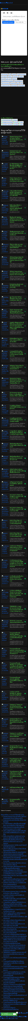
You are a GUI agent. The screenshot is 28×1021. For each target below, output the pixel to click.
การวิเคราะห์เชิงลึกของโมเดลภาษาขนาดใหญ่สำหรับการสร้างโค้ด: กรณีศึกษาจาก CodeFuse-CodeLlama (14, 948)
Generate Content (8, 22)
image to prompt (7, 122)
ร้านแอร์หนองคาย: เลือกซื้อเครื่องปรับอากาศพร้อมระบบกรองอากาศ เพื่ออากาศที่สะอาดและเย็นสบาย (15, 1004)
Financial (13, 83)
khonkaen (14, 85)
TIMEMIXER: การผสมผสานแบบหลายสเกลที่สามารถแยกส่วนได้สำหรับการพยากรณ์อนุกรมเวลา (14, 954)
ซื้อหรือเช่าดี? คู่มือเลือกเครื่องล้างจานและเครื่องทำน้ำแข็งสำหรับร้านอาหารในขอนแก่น (14, 841)
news (21, 122)
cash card (8, 79)
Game (14, 74)
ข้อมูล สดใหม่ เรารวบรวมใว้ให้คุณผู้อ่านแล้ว (12, 814)
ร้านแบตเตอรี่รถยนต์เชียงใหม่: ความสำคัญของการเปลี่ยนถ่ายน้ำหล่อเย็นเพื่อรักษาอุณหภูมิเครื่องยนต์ (14, 973)
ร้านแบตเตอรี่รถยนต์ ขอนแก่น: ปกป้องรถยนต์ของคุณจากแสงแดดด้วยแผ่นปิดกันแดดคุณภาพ (15, 968)
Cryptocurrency (21, 74)
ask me (3, 2)
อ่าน (14, 1014)
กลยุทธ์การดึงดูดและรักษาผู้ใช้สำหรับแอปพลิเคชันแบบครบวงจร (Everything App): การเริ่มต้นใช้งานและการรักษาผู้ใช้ (15, 871)
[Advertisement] (14, 41)
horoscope (4, 74)
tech (18, 83)
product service (7, 124)
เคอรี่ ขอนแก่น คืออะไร (9, 1007)
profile (16, 124)
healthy (21, 76)
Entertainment (7, 120)
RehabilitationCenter (7, 81)
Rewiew (14, 79)
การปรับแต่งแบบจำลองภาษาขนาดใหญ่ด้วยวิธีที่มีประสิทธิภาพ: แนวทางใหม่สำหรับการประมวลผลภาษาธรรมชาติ (14, 939)
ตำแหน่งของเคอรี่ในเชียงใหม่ (11, 1009)
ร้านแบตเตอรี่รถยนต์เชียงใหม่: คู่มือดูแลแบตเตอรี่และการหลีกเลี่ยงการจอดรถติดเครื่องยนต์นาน (13, 963)
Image (15, 120)
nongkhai (4, 76)
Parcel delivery (18, 81)
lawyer (10, 76)
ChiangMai (21, 85)
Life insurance (5, 83)
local (16, 122)
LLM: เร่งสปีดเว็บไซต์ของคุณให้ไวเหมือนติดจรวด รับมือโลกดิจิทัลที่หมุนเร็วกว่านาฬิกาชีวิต (14, 832)
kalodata (15, 76)
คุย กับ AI (10, 2)
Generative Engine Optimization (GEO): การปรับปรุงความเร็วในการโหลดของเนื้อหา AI (14, 887)
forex (2, 79)
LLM (10, 74)
